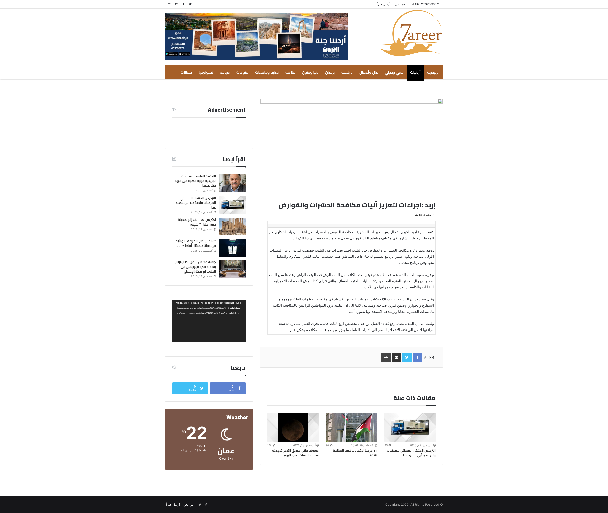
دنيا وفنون (310, 72)
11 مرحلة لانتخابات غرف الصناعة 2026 (355, 452)
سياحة (225, 72)
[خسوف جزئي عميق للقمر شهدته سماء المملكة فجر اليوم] (293, 427)
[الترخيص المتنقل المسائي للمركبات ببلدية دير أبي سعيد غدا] (410, 427)
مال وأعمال (368, 72)
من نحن (400, 4)
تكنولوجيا (206, 72)
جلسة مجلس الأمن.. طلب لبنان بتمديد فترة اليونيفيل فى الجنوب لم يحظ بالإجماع (195, 266)
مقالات (186, 72)
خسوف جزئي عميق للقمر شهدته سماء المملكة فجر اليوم (295, 452)
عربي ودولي (394, 72)
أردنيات (415, 72)
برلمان (330, 72)
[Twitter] (190, 4)
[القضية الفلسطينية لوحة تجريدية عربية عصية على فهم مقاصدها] (232, 183)
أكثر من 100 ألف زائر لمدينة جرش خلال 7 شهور (197, 222)
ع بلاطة (347, 72)
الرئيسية (433, 72)
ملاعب (290, 72)
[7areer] (412, 33)
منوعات (242, 72)
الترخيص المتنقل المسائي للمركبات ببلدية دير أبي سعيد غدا (411, 452)
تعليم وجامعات (267, 72)
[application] (209, 321)
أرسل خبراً (383, 4)
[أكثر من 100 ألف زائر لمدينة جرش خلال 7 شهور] (232, 226)
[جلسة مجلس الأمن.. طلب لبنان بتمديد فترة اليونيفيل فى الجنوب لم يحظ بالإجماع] (232, 269)
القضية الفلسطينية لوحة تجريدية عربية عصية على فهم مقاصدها (195, 181)
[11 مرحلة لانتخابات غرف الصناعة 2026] (351, 427)
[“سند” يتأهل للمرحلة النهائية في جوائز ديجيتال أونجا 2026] (232, 247)
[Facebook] (183, 4)
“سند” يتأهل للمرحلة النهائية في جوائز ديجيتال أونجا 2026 (196, 243)
